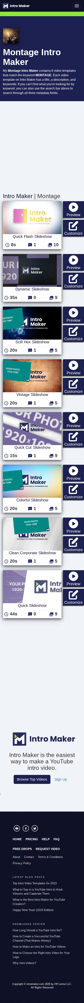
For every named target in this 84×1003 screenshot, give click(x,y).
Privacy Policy (22, 863)
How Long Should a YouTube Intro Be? (37, 930)
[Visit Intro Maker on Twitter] (35, 830)
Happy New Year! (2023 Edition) (33, 910)
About (16, 857)
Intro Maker (18, 196)
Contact (29, 857)
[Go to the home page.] (16, 6)
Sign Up (61, 779)
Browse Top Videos (32, 779)
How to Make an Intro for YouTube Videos (39, 946)
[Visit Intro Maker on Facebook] (26, 830)
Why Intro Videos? (24, 963)
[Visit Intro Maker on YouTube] (17, 830)
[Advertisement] (42, 145)
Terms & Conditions (50, 857)
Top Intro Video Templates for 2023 (35, 883)
